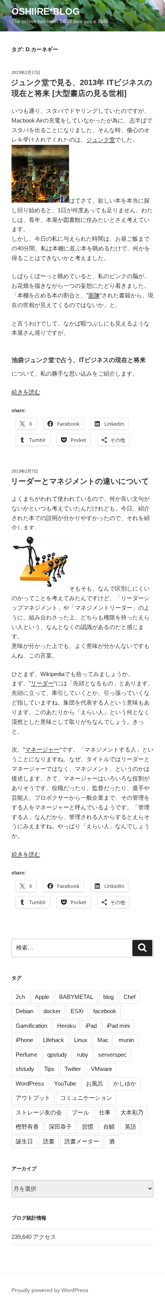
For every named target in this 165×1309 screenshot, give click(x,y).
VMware (101, 1069)
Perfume (26, 1054)
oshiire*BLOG (46, 11)
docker (52, 1011)
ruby (82, 1054)
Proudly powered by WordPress (50, 1290)
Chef (129, 996)
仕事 (105, 1112)
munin (126, 1040)
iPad (91, 1025)
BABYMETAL (76, 996)
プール (80, 1112)
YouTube (65, 1083)
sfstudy (25, 1069)
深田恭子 (60, 1126)
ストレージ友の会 (39, 1112)
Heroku (66, 1025)
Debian (24, 1011)
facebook (104, 1011)
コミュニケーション (86, 1097)
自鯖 (109, 1126)
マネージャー (42, 749)
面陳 (94, 295)
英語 (130, 1126)
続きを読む (26, 392)
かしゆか (124, 1083)
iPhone (24, 1040)
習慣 (87, 1126)
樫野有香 (27, 1126)
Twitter (72, 1069)
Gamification (31, 1025)
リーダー (42, 683)
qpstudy (57, 1054)
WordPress (30, 1083)
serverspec (112, 1054)
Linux (80, 1040)
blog (108, 996)
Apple (42, 996)
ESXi (77, 1011)
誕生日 (24, 1141)
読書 (48, 1141)
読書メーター (81, 1141)
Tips (49, 1069)
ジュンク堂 (100, 139)
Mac (103, 1040)
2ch (20, 996)
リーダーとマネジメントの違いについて (80, 481)
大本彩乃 (132, 1112)
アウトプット (33, 1097)
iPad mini (118, 1025)
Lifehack (53, 1040)
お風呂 (94, 1083)
